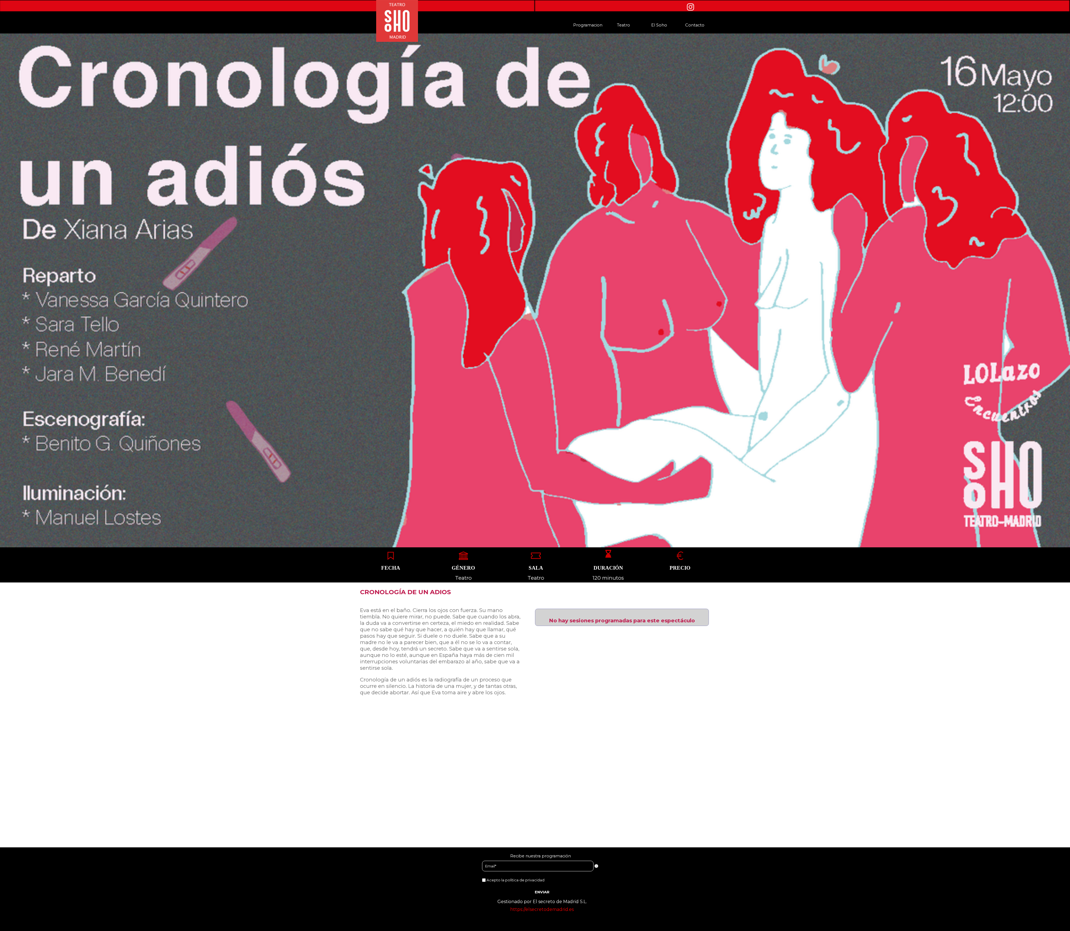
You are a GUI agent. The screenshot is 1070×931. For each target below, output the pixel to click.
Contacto (694, 25)
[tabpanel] (391, 568)
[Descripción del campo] (596, 866)
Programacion (587, 25)
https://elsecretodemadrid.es (542, 909)
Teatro (623, 25)
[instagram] (690, 7)
